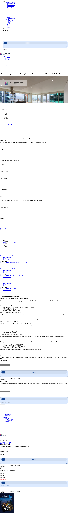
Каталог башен (9, 14)
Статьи (8, 25)
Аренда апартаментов (11, 5)
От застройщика (10, 10)
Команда (8, 22)
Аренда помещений (10, 6)
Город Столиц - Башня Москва (8, 124)
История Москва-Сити (11, 15)
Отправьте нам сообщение (5, 443)
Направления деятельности (10, 2)
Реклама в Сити (10, 12)
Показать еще (2, 293)
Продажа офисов (8, 411)
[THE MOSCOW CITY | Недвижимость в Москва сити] (5, 54)
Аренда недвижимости (11, 3)
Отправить (4, 49)
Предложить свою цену (12, 110)
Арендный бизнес (8, 415)
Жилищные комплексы (11, 18)
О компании (7, 19)
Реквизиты (7, 430)
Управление (9, 11)
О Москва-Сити (7, 13)
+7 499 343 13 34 (3, 67)
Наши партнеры (10, 20)
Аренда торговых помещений (10, 59)
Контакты (8, 26)
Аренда (4, 56)
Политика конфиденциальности (6, 442)
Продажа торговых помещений (10, 62)
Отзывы (8, 27)
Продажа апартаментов (9, 61)
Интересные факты (10, 16)
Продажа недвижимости (11, 7)
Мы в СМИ (9, 21)
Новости (8, 24)
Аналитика (9, 17)
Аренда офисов (9, 4)
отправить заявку (4, 110)
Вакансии (8, 23)
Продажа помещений (11, 9)
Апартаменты (5, 122)
